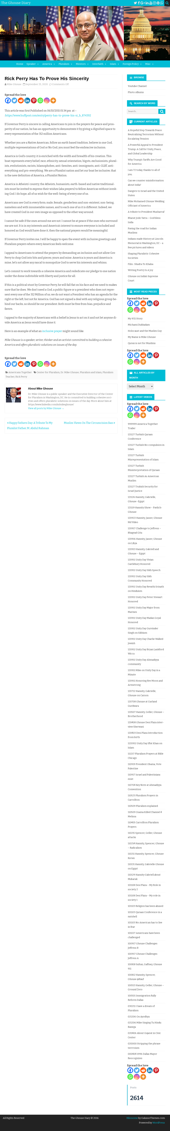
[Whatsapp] (40, 100)
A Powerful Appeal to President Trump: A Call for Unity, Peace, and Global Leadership (145, 149)
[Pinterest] (158, 3)
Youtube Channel (137, 86)
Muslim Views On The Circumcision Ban (89, 422)
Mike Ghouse (14, 84)
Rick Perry (21, 376)
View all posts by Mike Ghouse (46, 408)
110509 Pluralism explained (143, 806)
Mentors (81, 64)
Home (19, 64)
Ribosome (132, 1118)
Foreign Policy (131, 64)
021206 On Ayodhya (139, 1016)
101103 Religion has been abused (145, 906)
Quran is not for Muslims (142, 343)
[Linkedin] (27, 100)
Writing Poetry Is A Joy (140, 270)
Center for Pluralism (48, 372)
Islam (113, 64)
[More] (53, 100)
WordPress (158, 1122)
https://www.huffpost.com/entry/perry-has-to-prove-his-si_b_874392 (48, 115)
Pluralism (64, 64)
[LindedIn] (147, 3)
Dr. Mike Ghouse (70, 372)
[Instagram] (154, 3)
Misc (148, 64)
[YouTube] (150, 3)
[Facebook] (139, 3)
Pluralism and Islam (91, 372)
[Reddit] (21, 100)
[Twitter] (135, 3)
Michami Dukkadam (139, 324)
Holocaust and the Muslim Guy (145, 331)
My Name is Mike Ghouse (142, 337)
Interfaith (97, 64)
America (47, 64)
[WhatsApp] (161, 3)
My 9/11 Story (135, 318)
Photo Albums (136, 92)
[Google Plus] (142, 3)
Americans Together (20, 372)
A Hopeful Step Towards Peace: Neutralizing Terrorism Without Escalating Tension (146, 134)
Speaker (31, 64)
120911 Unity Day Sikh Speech (144, 570)
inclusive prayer (52, 331)
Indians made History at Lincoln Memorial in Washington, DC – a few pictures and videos (145, 243)
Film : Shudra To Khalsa (140, 264)
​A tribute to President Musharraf (146, 211)
